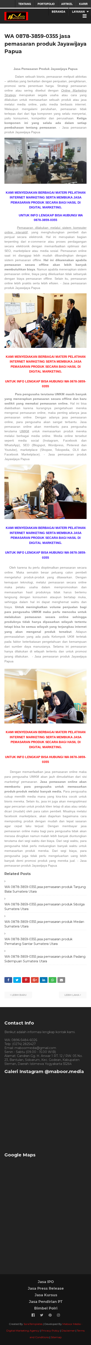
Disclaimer (68, 1330)
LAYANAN (78, 11)
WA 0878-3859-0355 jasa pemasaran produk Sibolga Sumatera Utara (44, 906)
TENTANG (24, 4)
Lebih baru (19, 995)
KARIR (83, 4)
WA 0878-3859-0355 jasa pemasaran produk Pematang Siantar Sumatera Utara (38, 941)
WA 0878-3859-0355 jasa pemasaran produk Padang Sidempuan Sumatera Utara (44, 959)
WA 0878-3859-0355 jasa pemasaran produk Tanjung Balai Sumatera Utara (45, 889)
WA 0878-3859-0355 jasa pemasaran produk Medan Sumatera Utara (44, 924)
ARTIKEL (67, 4)
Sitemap (56, 1337)
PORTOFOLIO (46, 4)
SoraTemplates (33, 1324)
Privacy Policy (50, 1330)
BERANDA (58, 11)
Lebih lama (71, 995)
